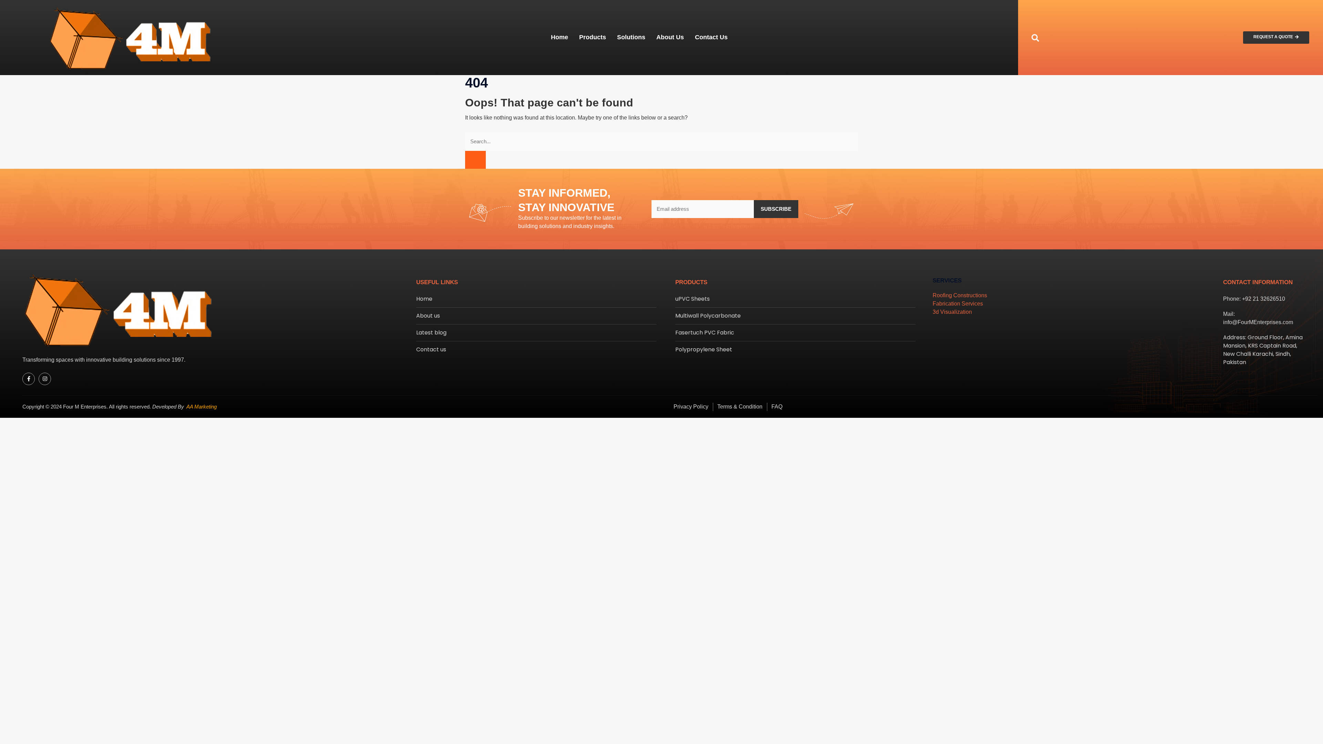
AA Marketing (201, 407)
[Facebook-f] (28, 379)
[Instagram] (45, 379)
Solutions (631, 37)
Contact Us (711, 37)
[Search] (475, 160)
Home (559, 37)
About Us (670, 37)
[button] (1035, 38)
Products (592, 37)
